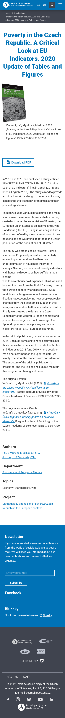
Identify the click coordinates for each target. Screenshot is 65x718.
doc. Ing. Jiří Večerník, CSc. (19, 457)
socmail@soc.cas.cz (38, 692)
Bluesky (47, 615)
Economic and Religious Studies (22, 472)
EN (44, 4)
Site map (12, 676)
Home (7, 13)
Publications (20, 13)
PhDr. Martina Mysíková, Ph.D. (21, 452)
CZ (38, 4)
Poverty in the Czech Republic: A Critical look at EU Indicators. (30, 388)
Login (26, 676)
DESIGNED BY (30, 660)
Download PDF (21, 162)
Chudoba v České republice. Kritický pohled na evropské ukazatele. (31, 417)
